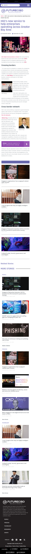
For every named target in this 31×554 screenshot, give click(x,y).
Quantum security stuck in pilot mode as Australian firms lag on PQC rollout (13, 486)
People (4, 275)
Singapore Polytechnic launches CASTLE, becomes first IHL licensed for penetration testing (15, 229)
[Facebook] (12, 540)
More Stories (6, 346)
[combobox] (10, 5)
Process (4, 349)
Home (2, 16)
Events (6, 532)
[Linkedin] (16, 540)
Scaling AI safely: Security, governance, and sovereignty (13, 253)
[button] (28, 5)
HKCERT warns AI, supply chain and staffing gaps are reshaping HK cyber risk (14, 316)
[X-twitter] (24, 540)
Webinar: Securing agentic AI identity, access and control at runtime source (14, 390)
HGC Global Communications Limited (10, 57)
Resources (7, 529)
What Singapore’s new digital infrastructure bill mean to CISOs (15, 413)
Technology (5, 423)
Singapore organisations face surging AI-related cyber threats (14, 181)
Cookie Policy (23, 546)
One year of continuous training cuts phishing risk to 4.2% (15, 339)
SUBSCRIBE (27, 1)
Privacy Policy (8, 546)
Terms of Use (15, 546)
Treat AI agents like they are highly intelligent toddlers (14, 206)
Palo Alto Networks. (6, 115)
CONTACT (16, 1)
